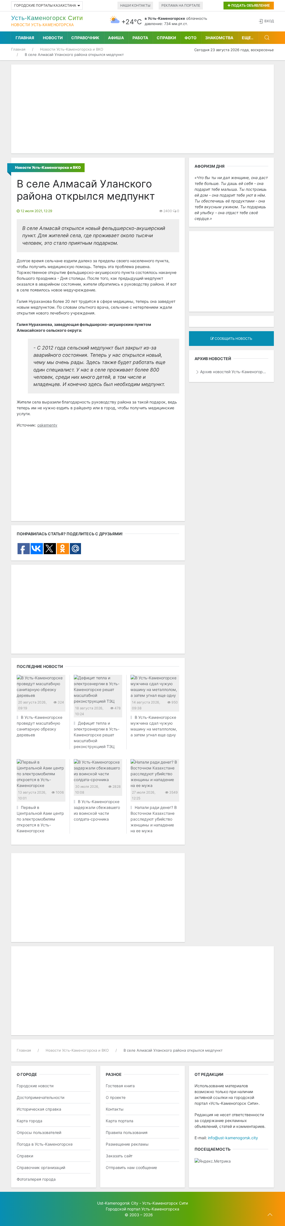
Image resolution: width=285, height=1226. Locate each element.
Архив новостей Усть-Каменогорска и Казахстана (234, 371)
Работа (140, 37)
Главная (25, 37)
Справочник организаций (41, 1167)
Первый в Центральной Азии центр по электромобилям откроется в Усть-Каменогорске (40, 819)
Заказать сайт (119, 1155)
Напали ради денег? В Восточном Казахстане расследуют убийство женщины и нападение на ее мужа (154, 819)
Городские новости (35, 1085)
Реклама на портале (180, 5)
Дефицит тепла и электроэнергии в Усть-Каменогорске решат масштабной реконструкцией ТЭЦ (96, 735)
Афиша (116, 37)
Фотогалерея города (36, 1179)
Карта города (29, 1120)
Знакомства (219, 37)
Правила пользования (127, 1132)
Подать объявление (250, 5)
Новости (53, 37)
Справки (166, 37)
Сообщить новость (233, 338)
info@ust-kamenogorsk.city (233, 1137)
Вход (269, 21)
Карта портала (119, 1120)
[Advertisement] (142, 109)
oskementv (47, 425)
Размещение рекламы (127, 1144)
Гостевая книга (120, 1085)
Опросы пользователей (39, 1132)
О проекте (116, 1097)
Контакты (115, 1109)
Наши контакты (135, 5)
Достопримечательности (40, 1097)
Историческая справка (39, 1109)
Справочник (85, 37)
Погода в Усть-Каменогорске (45, 1144)
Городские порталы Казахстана (45, 5)
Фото (190, 37)
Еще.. (247, 37)
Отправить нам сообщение (131, 1167)
